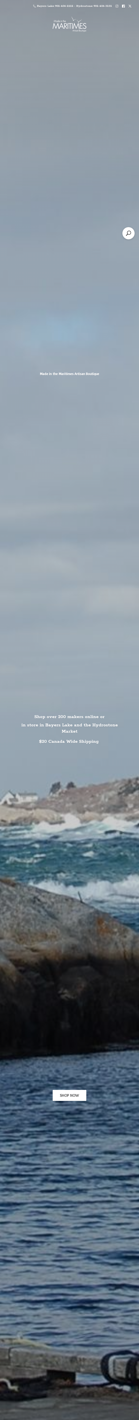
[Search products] (128, 233)
